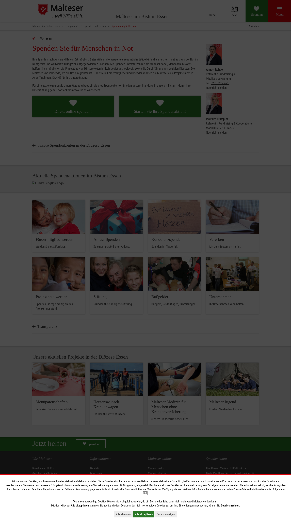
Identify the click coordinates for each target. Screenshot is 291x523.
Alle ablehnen (123, 514)
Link (145, 493)
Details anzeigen (166, 514)
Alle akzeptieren (144, 514)
